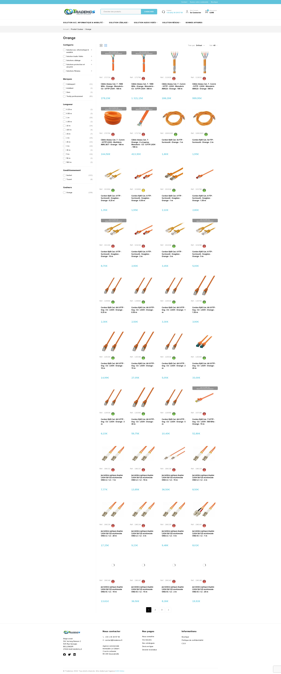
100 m (68, 130)
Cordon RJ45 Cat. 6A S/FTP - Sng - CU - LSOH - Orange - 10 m (112, 365)
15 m (68, 134)
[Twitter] (69, 654)
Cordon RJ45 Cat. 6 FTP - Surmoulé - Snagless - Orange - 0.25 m (111, 198)
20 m (68, 142)
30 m (68, 150)
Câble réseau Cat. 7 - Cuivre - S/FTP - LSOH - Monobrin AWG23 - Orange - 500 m (204, 86)
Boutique (214, 2)
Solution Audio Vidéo (74, 56)
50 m (68, 158)
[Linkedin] (74, 654)
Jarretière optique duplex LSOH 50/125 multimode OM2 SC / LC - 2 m (173, 589)
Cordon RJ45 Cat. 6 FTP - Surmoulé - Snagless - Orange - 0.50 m (141, 198)
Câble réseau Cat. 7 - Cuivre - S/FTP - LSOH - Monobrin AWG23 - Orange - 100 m (173, 86)
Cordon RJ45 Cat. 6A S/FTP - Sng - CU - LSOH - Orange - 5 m (174, 421)
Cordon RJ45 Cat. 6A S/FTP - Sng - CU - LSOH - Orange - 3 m (113, 421)
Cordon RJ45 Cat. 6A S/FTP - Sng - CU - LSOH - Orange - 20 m (204, 365)
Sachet (69, 175)
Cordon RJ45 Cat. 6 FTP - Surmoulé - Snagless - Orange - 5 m (202, 254)
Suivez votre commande (199, 2)
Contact (184, 2)
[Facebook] (64, 654)
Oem (68, 92)
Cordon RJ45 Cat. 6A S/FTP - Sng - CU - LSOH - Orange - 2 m (174, 365)
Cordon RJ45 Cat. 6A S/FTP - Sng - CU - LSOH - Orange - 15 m (143, 365)
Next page (168, 610)
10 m (68, 126)
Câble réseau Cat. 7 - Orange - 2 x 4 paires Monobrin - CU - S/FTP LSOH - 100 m (143, 143)
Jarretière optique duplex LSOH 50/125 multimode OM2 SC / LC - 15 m (142, 589)
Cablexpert (70, 84)
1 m (67, 118)
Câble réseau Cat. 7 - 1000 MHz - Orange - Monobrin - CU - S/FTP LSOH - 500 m (142, 86)
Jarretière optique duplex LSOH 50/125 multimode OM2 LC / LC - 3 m (142, 533)
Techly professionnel (74, 96)
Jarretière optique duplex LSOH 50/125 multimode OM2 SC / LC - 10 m (112, 589)
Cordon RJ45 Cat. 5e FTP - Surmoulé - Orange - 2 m (203, 141)
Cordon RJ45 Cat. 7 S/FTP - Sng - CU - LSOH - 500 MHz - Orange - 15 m (203, 421)
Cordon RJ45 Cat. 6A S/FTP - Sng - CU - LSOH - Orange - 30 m (143, 421)
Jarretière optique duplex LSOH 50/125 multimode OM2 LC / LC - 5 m (173, 533)
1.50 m (69, 122)
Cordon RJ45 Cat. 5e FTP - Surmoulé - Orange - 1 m (172, 141)
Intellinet (70, 88)
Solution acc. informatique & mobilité (77, 51)
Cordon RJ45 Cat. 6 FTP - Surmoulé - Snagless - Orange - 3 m (172, 254)
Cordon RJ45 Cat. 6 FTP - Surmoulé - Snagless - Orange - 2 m (141, 254)
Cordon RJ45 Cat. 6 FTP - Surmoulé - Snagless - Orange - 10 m (111, 254)
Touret (69, 179)
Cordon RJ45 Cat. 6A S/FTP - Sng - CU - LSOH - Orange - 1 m (174, 309)
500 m (68, 162)
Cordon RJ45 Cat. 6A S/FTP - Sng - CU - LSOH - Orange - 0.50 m (143, 309)
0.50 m (69, 113)
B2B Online (119, 671)
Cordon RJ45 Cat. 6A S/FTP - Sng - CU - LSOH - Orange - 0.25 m (112, 309)
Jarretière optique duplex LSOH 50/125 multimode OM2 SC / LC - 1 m (203, 533)
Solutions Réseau (73, 71)
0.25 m (69, 109)
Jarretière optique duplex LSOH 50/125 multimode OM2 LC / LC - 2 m (203, 477)
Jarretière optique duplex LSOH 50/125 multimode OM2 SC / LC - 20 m (203, 589)
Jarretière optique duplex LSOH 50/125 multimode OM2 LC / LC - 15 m (173, 477)
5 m (67, 154)
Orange (69, 192)
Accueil (66, 29)
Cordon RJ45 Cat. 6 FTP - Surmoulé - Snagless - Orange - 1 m (172, 198)
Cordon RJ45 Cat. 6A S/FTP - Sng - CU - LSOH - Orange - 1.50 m (204, 309)
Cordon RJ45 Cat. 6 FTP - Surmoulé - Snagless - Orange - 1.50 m (202, 198)
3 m (67, 146)
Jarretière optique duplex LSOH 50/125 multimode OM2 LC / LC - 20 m (112, 533)
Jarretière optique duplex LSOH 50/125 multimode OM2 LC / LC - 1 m (112, 477)
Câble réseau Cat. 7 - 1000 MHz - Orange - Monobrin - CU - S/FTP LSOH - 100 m (112, 86)
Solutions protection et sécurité (75, 65)
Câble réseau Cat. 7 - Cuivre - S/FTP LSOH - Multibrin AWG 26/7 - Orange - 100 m (112, 142)
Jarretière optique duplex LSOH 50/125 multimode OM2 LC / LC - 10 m (142, 477)
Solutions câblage (73, 60)
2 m (67, 138)
